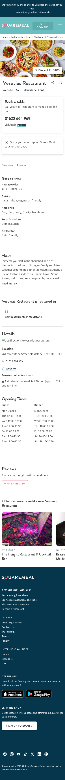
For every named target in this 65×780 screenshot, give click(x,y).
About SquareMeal (12, 622)
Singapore (7, 658)
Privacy (6, 640)
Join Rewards (42, 26)
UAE (4, 663)
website (21, 124)
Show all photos (47, 70)
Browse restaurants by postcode (19, 599)
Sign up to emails (19, 726)
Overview (7, 165)
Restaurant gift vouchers (15, 595)
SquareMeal (15, 25)
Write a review (14, 483)
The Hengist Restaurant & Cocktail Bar (26, 556)
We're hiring (8, 631)
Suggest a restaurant (13, 609)
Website (8, 90)
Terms (5, 636)
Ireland (6, 654)
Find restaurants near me (15, 604)
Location (22, 165)
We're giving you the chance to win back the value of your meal (32, 8)
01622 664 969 (14, 361)
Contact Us (8, 627)
